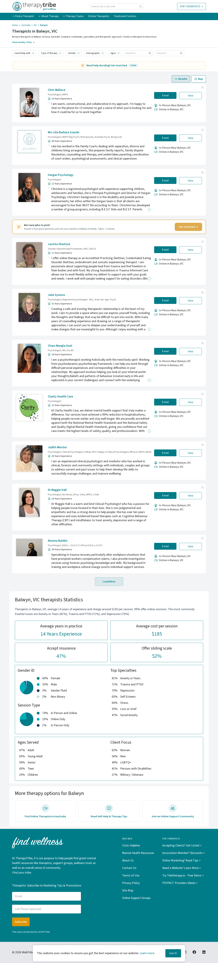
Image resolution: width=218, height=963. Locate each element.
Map (200, 79)
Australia (25, 25)
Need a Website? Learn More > (181, 868)
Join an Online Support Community (172, 816)
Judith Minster (57, 447)
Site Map (127, 890)
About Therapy (50, 16)
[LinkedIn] (204, 952)
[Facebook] (194, 952)
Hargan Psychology (60, 175)
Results (182, 79)
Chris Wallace (56, 90)
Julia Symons (56, 295)
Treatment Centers (125, 16)
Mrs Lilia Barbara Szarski (63, 132)
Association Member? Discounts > (183, 853)
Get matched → (188, 227)
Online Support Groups (136, 898)
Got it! (173, 953)
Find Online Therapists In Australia (45, 816)
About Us (128, 860)
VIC (35, 25)
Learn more (147, 953)
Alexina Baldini (57, 541)
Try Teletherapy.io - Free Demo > (183, 875)
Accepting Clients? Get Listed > (181, 845)
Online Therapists (98, 16)
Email (165, 95)
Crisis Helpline (131, 845)
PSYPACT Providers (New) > (180, 883)
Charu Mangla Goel (60, 346)
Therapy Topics (75, 16)
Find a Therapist (24, 16)
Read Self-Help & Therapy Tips (109, 816)
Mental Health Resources (138, 853)
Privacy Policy (131, 883)
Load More (109, 581)
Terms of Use (130, 875)
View (190, 95)
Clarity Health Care (60, 396)
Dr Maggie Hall (57, 490)
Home (15, 25)
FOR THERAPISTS (190, 6)
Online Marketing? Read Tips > (181, 860)
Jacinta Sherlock (59, 244)
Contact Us (129, 868)
